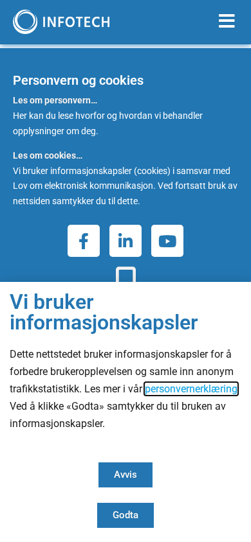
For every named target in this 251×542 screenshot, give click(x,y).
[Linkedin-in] (125, 241)
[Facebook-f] (84, 241)
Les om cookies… (47, 155)
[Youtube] (167, 241)
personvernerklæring (191, 389)
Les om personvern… (55, 100)
